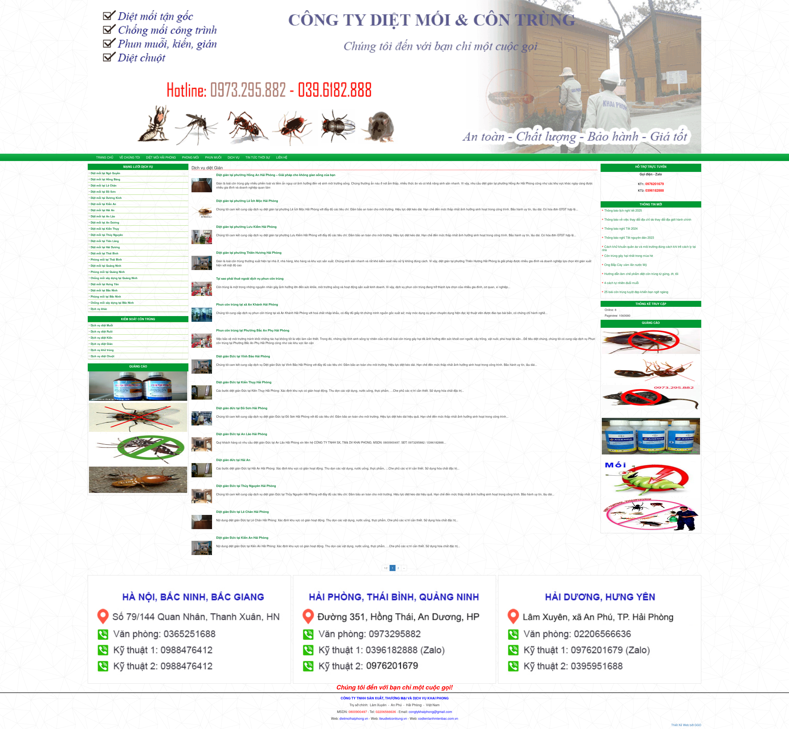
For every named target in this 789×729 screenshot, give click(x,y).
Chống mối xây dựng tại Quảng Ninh (114, 278)
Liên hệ (281, 157)
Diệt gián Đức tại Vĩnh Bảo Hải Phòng (243, 356)
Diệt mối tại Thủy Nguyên (107, 235)
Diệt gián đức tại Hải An (233, 460)
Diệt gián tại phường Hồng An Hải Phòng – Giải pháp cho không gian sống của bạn (275, 175)
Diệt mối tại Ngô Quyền (105, 173)
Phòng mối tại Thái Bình (106, 259)
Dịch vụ (233, 157)
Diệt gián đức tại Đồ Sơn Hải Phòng (241, 408)
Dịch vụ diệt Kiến (101, 338)
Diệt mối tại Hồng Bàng (105, 179)
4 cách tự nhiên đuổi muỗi (621, 282)
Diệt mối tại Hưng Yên (105, 284)
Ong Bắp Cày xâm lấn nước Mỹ (625, 264)
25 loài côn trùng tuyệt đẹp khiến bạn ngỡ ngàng (636, 292)
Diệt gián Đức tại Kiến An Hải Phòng (242, 537)
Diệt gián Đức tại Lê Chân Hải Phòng (242, 511)
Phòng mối (190, 157)
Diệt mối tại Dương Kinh (106, 198)
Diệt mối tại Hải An (102, 210)
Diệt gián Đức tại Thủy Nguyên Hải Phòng (246, 485)
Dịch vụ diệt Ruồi (102, 331)
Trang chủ (104, 157)
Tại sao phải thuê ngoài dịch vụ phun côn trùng (250, 278)
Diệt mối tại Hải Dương (105, 247)
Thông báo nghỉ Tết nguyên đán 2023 (629, 237)
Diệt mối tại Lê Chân (104, 185)
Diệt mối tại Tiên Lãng (105, 241)
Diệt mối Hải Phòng (161, 157)
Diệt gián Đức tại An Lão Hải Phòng (241, 434)
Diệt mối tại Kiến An (103, 204)
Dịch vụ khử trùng (102, 350)
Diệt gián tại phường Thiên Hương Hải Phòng (248, 252)
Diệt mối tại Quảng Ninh (106, 266)
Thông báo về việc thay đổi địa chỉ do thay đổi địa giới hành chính (647, 219)
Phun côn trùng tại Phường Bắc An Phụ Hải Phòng (252, 330)
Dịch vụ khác (99, 309)
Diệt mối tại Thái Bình (104, 253)
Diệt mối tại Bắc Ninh (104, 290)
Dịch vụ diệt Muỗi (102, 325)
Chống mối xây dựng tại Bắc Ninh (112, 303)
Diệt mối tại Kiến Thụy (105, 229)
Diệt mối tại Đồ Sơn (103, 192)
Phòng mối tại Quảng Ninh (108, 272)
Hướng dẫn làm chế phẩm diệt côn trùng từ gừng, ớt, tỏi (641, 273)
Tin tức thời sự (258, 157)
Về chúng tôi (129, 157)
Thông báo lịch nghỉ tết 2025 (623, 210)
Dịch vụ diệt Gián (102, 344)
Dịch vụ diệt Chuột (102, 356)
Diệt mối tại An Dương (105, 222)
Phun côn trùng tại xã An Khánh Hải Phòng (247, 304)
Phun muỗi (213, 157)
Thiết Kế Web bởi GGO (686, 725)
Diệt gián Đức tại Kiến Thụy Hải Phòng (243, 382)
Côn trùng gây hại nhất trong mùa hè (628, 255)
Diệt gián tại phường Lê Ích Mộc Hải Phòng (247, 200)
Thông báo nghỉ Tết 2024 (621, 228)
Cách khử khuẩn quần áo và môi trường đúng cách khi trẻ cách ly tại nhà (649, 248)
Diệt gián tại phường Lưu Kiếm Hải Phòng (246, 226)
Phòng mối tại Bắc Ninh (106, 296)
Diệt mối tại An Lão (103, 216)
